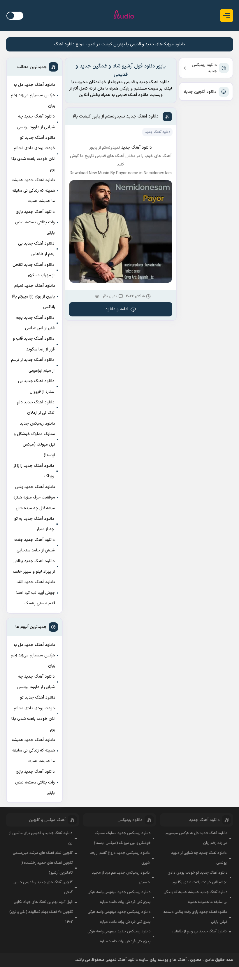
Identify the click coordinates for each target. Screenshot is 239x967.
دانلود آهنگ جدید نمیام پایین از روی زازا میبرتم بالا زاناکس (33, 296)
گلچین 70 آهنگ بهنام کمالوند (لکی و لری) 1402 (41, 917)
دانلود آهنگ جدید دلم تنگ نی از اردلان (36, 407)
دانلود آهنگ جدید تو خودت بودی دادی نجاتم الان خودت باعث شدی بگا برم (33, 153)
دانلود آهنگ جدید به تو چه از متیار (34, 524)
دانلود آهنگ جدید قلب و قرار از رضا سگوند (34, 344)
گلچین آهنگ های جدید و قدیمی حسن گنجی (43, 887)
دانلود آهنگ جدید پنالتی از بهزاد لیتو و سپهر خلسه (34, 566)
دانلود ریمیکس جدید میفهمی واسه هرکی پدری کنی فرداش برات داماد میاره (119, 897)
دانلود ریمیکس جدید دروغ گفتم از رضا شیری (120, 858)
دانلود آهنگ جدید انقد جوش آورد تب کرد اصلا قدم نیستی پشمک (35, 592)
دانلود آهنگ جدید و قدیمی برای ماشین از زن (41, 838)
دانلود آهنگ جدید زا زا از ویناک (34, 471)
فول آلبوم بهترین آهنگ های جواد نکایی (43, 902)
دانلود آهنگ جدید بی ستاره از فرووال (36, 386)
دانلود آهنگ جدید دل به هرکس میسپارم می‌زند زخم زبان (33, 95)
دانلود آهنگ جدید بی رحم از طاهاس (36, 249)
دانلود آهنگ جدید (157, 132)
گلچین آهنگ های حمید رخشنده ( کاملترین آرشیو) (47, 868)
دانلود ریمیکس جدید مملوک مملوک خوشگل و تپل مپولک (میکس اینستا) (34, 439)
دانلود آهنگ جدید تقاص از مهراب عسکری (34, 270)
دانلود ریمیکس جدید (204, 68)
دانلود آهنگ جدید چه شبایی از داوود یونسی (36, 121)
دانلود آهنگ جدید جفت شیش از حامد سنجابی (34, 545)
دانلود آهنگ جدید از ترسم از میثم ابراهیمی (33, 365)
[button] (226, 15)
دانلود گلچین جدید (200, 92)
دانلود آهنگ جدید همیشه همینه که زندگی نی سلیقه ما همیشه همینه (33, 190)
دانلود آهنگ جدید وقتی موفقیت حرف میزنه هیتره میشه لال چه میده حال (34, 497)
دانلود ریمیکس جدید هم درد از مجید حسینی (121, 878)
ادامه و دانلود (116, 309)
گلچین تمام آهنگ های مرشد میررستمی (43, 853)
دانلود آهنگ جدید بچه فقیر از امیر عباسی (35, 323)
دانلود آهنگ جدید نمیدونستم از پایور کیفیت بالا (116, 116)
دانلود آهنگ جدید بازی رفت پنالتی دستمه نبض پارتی (35, 222)
